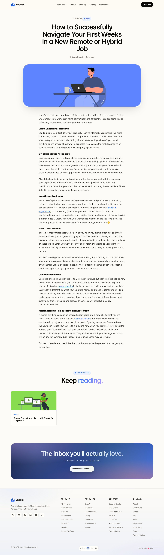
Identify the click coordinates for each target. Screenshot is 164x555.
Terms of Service (116, 527)
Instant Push (66, 516)
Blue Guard (113, 508)
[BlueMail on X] (13, 515)
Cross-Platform (67, 531)
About (135, 504)
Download (103, 4)
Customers (137, 508)
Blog (135, 516)
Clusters (64, 512)
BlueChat (88, 508)
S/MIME (112, 516)
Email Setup (138, 527)
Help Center (138, 523)
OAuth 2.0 (113, 520)
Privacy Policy (114, 523)
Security (82, 4)
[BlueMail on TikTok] (42, 515)
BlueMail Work (90, 512)
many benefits (66, 286)
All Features (66, 504)
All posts (78, 18)
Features (61, 4)
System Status (139, 535)
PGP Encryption (115, 512)
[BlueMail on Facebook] (24, 515)
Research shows (82, 318)
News (135, 520)
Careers (136, 512)
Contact (136, 531)
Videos (88, 527)
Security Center (115, 504)
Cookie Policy (114, 531)
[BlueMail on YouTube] (36, 515)
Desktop (64, 527)
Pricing (93, 4)
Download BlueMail (80, 469)
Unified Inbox (66, 508)
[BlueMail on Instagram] (30, 515)
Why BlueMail (90, 523)
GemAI (73, 4)
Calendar (65, 523)
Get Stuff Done (67, 520)
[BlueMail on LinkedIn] (19, 515)
